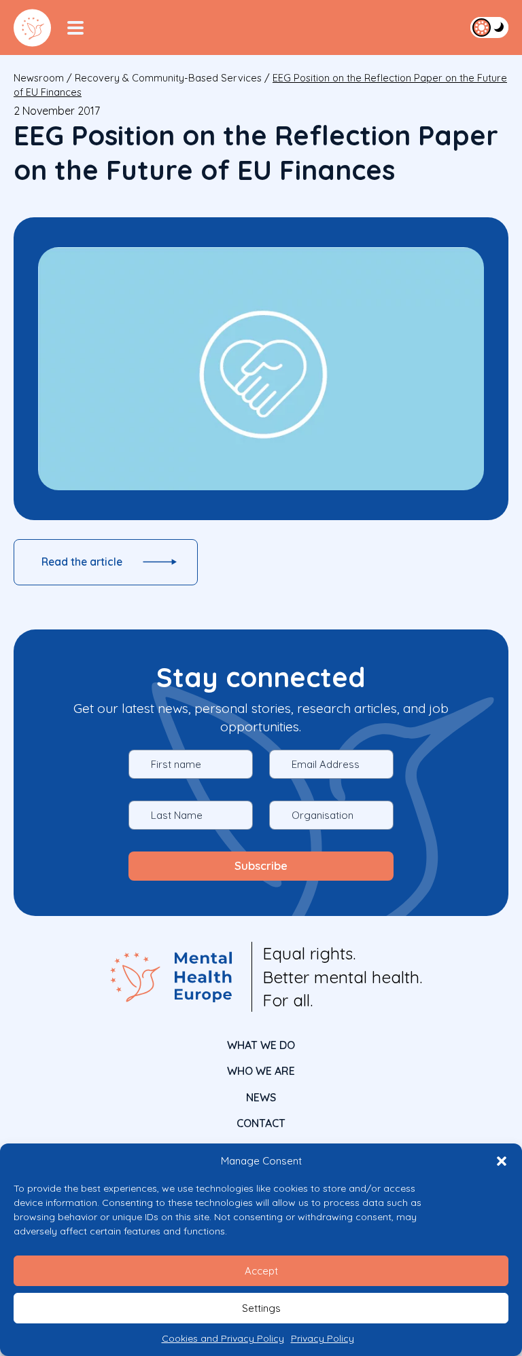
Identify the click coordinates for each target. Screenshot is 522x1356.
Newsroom (39, 77)
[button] (501, 1161)
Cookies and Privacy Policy (223, 1338)
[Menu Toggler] (75, 27)
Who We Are (261, 1071)
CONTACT (261, 1123)
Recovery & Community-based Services (168, 77)
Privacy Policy (322, 1338)
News (261, 1097)
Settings (261, 1308)
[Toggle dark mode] (489, 27)
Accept (261, 1270)
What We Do (261, 1045)
